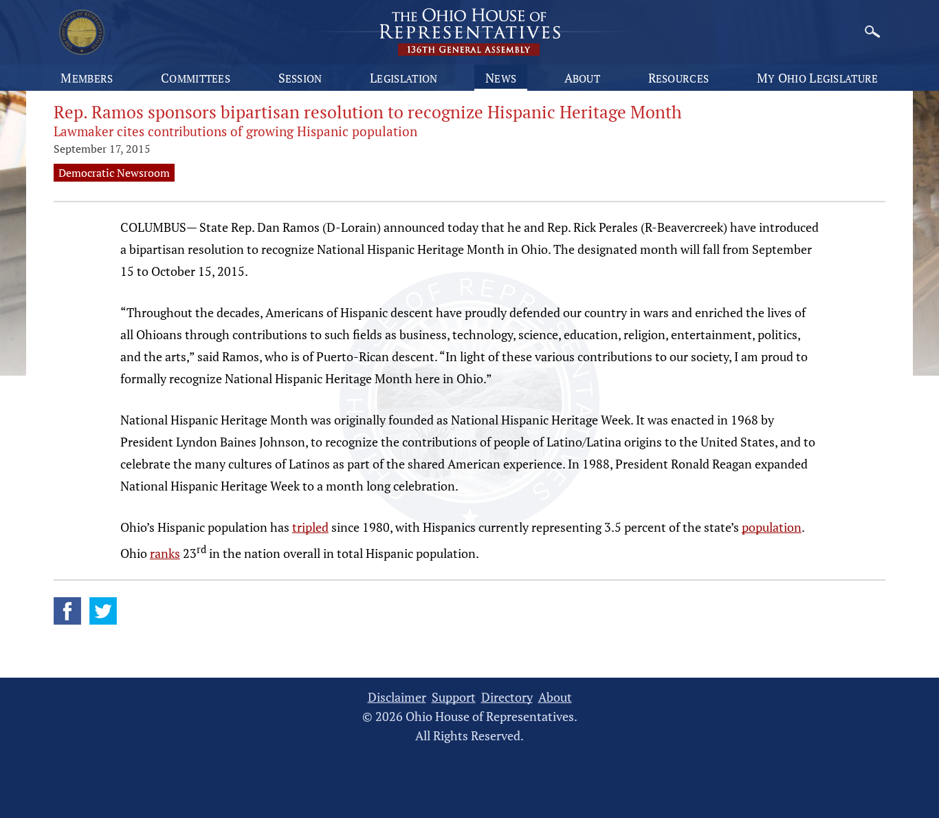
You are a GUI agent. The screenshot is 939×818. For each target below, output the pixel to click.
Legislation (403, 77)
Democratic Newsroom (114, 172)
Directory (507, 697)
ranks (165, 553)
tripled (310, 527)
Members (86, 77)
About (582, 77)
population (772, 527)
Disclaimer (397, 697)
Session (300, 77)
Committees (195, 77)
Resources (678, 77)
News (500, 77)
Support (454, 697)
